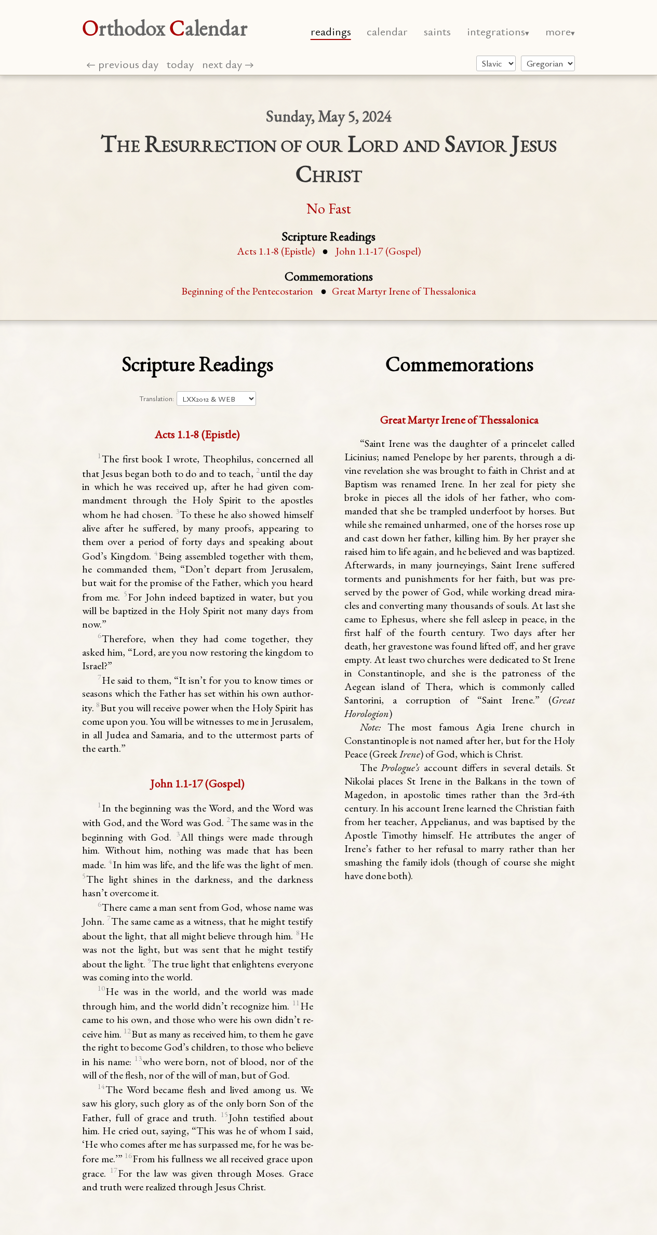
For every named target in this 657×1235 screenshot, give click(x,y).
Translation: (156, 398)
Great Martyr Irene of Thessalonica (404, 291)
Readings (331, 30)
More (558, 30)
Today (180, 63)
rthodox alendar (165, 28)
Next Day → (228, 63)
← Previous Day (122, 63)
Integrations (496, 30)
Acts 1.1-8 (276, 251)
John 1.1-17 (378, 251)
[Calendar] (548, 63)
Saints (437, 30)
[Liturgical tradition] (496, 63)
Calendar (387, 30)
